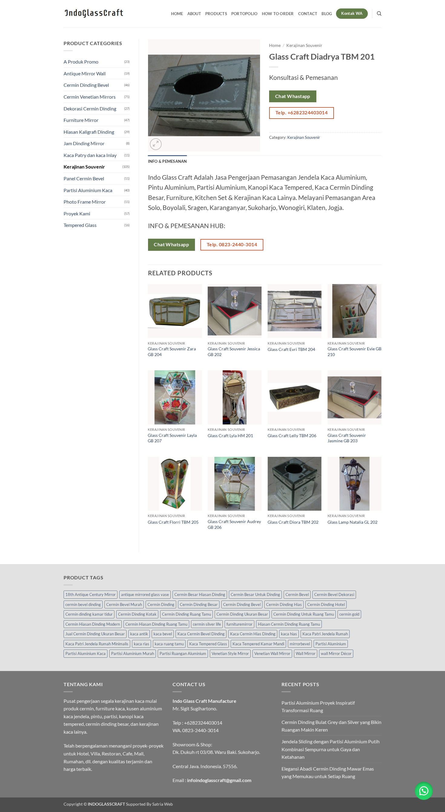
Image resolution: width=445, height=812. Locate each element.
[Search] (379, 13)
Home (177, 13)
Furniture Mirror (81, 120)
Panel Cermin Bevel (84, 178)
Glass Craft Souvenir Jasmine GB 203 (347, 438)
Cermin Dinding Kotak (137, 614)
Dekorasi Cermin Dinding (90, 108)
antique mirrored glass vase (145, 594)
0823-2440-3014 (200, 730)
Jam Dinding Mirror (84, 143)
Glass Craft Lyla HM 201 (230, 435)
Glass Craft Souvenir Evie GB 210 (354, 351)
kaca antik (139, 633)
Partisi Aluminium (330, 643)
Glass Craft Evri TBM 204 (291, 349)
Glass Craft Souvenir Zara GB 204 (172, 351)
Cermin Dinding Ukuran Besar (242, 614)
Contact (308, 13)
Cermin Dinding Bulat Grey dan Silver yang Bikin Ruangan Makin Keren (331, 726)
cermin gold (349, 614)
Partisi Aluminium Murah (132, 653)
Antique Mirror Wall (85, 73)
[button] (156, 144)
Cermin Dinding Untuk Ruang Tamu (303, 614)
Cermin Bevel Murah (124, 604)
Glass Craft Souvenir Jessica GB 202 (234, 351)
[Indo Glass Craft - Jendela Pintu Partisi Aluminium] (94, 13)
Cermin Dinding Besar (199, 604)
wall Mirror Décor (336, 653)
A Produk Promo (81, 61)
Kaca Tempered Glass (208, 643)
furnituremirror (239, 624)
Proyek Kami (77, 213)
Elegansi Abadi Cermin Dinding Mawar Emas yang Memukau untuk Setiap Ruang (328, 772)
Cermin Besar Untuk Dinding (255, 594)
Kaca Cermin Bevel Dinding (201, 633)
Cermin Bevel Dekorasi (334, 594)
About (194, 13)
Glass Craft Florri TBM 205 (173, 522)
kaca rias (141, 643)
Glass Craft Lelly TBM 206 (292, 435)
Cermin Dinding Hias (284, 604)
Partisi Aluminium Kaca (88, 190)
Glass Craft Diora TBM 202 (293, 522)
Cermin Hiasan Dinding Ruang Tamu (156, 624)
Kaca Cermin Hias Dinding (252, 633)
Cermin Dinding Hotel (326, 604)
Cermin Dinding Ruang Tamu (186, 614)
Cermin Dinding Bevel (86, 85)
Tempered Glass (80, 225)
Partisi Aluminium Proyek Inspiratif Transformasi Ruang (318, 706)
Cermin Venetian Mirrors (90, 97)
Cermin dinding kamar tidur (89, 614)
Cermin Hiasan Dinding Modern (92, 624)
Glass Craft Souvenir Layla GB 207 (172, 438)
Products (216, 13)
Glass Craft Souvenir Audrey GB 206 (234, 524)
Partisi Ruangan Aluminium (183, 653)
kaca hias (289, 633)
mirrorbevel (300, 643)
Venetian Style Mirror (230, 653)
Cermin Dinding (160, 604)
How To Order (278, 13)
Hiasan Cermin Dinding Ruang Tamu (289, 624)
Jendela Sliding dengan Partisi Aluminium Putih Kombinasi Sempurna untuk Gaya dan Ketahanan (331, 749)
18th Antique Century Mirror (90, 594)
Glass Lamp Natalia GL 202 (352, 522)
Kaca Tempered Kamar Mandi (258, 643)
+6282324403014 (203, 722)
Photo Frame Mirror (85, 202)
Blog (326, 13)
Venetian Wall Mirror (272, 653)
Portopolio (244, 13)
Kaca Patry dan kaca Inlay (90, 155)
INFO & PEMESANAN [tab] (167, 161)
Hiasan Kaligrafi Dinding (89, 132)
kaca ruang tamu (169, 643)
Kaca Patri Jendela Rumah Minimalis (96, 643)
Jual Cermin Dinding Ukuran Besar (95, 633)
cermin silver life (207, 624)
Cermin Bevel (297, 594)
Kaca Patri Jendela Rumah (325, 633)
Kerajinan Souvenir (84, 166)
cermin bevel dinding (83, 604)
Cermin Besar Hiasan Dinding (199, 594)
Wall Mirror (305, 653)
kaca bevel (162, 633)
